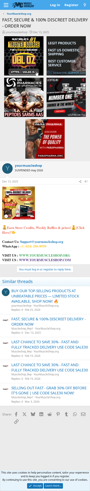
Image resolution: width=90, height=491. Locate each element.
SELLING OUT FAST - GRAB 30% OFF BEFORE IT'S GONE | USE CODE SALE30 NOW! (49, 390)
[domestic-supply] (66, 55)
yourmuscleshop (17, 32)
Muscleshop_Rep (21, 351)
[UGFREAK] (66, 97)
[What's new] (85, 5)
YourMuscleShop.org (46, 305)
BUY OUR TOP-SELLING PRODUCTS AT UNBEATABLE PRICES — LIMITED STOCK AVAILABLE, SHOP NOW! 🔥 (45, 296)
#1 (86, 181)
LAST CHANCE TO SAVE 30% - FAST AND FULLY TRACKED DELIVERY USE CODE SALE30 (49, 344)
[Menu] (6, 5)
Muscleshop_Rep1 (22, 328)
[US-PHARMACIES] (23, 97)
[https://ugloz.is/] (23, 55)
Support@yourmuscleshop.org (41, 241)
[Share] (80, 181)
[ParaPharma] (45, 138)
